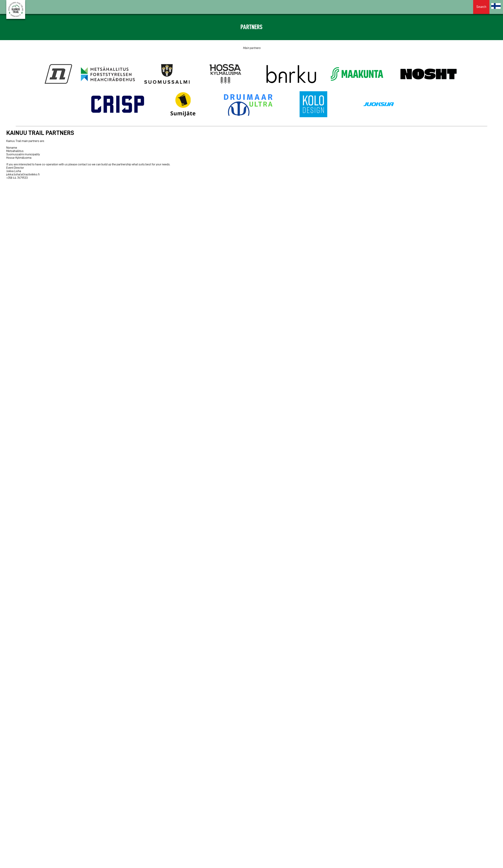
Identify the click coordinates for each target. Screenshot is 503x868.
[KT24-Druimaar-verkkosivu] (248, 104)
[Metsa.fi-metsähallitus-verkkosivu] (107, 74)
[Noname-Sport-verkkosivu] (58, 74)
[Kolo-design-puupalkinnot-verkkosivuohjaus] (313, 104)
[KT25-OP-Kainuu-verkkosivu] (393, 74)
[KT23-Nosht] (428, 74)
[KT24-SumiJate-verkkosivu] (183, 104)
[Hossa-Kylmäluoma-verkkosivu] (225, 74)
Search (481, 6)
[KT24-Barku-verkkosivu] (291, 74)
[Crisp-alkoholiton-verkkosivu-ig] (117, 104)
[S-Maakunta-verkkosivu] (357, 74)
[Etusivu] (496, 6)
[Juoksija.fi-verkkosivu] (378, 104)
